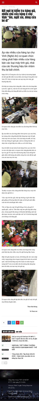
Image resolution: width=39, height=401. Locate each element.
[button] (3, 2)
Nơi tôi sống (12, 7)
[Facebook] (9, 322)
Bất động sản (5, 349)
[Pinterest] (18, 322)
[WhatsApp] (22, 322)
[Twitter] (13, 322)
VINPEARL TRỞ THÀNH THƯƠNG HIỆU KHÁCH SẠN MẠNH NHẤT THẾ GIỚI (24, 347)
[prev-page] (3, 363)
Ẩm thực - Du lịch (6, 341)
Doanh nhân (5, 358)
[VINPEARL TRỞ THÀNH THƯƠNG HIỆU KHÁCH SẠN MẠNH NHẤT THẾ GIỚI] (6, 347)
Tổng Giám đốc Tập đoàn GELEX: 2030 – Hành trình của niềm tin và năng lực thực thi (23, 356)
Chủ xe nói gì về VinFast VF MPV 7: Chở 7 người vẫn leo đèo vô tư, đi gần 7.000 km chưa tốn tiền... (24, 339)
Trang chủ (4, 7)
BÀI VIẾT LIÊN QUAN (8, 332)
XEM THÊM (19, 332)
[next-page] (6, 363)
